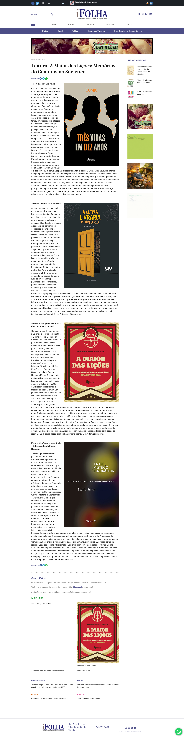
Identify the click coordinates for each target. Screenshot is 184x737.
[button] (33, 46)
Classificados (110, 24)
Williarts (138, 731)
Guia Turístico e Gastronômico (128, 31)
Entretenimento (90, 24)
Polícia (45, 31)
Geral (60, 31)
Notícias (54, 24)
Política (75, 31)
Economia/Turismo (96, 31)
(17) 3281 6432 (101, 727)
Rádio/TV (129, 24)
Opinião (71, 24)
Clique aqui (77, 587)
